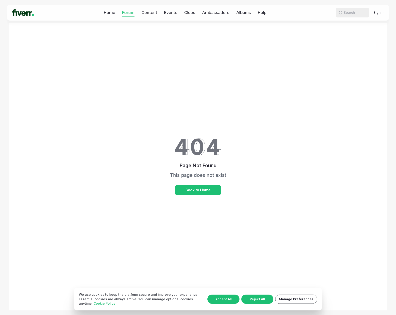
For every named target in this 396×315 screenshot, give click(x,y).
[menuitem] (109, 12)
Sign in (379, 12)
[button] (340, 13)
